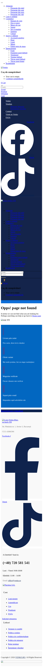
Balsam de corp (16, 21)
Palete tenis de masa (18, 46)
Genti (13, 42)
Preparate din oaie (17, 10)
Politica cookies (14, 633)
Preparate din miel (17, 8)
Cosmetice (10, 19)
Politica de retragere (15, 640)
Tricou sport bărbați (18, 59)
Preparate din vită (17, 14)
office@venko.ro (14, 581)
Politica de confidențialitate (18, 637)
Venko (8, 101)
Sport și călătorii (12, 36)
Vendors (9, 104)
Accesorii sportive (17, 38)
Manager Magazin (17, 107)
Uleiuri (13, 34)
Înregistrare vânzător (18, 109)
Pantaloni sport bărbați (19, 53)
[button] (3, 83)
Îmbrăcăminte (11, 49)
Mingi (13, 44)
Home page (36, 316)
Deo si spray (15, 23)
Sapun (13, 27)
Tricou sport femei (17, 61)
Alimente (9, 6)
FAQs (8, 118)
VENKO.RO (20, 657)
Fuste (13, 51)
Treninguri (14, 55)
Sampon (14, 32)
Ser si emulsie (16, 29)
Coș (9, 606)
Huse (12, 40)
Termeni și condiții (15, 629)
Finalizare (12, 610)
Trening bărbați (16, 57)
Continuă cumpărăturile (14, 79)
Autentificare (13, 603)
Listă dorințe (13, 599)
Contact (9, 111)
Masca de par (16, 25)
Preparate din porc (17, 12)
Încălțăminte (10, 63)
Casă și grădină (11, 17)
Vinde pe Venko (12, 114)
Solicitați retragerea (9, 619)
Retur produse (13, 644)
